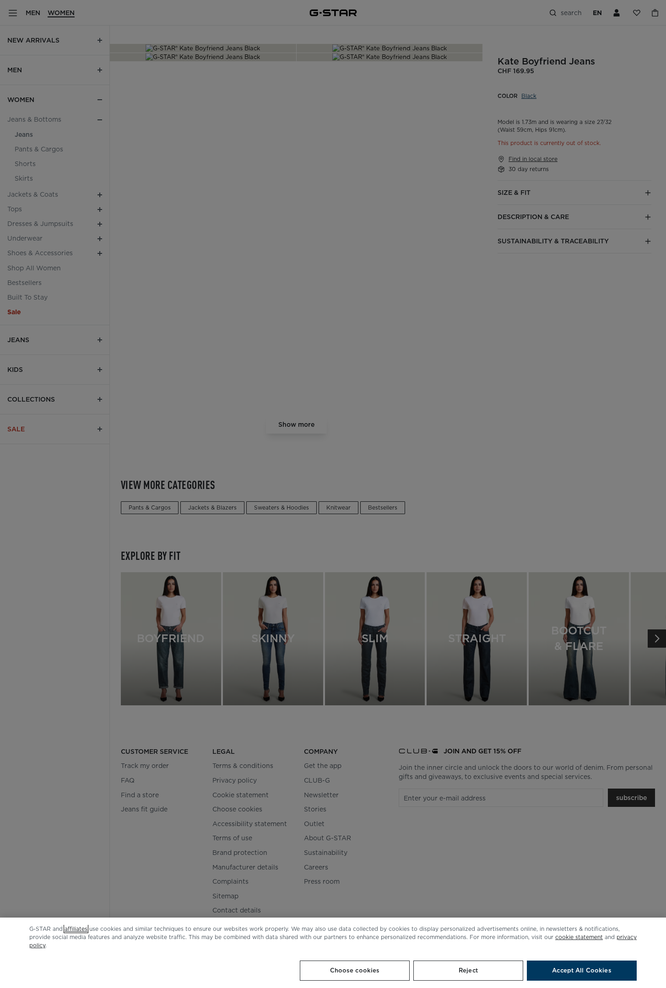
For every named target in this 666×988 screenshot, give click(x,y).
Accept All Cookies (581, 970)
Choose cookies (355, 970)
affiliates (76, 928)
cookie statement (579, 937)
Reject (468, 970)
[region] (333, 953)
